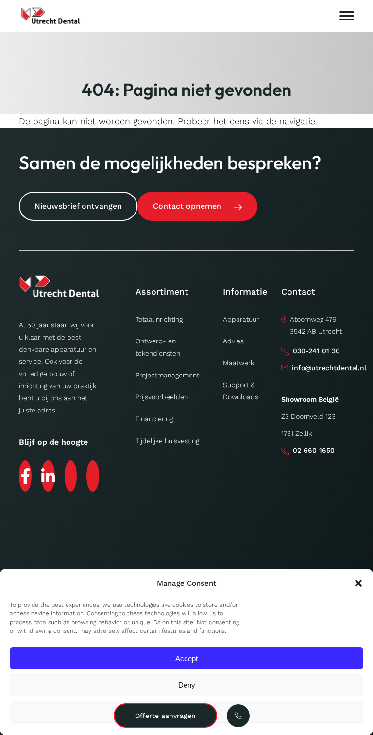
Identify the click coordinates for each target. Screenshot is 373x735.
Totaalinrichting (159, 319)
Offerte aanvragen (165, 715)
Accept (186, 658)
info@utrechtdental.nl (329, 368)
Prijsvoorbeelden (162, 397)
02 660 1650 (314, 450)
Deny (186, 685)
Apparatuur (241, 319)
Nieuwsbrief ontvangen (78, 206)
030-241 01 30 (316, 351)
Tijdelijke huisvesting (167, 441)
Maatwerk (238, 363)
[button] (358, 583)
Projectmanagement (167, 375)
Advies (233, 341)
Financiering (154, 419)
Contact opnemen (187, 206)
